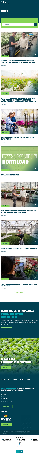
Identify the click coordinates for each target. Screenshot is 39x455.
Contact (28, 379)
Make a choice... (7, 24)
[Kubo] (6, 418)
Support (22, 379)
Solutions (3, 379)
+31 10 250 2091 (5, 398)
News (9, 379)
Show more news (19, 292)
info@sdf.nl (3, 394)
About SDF (15, 379)
